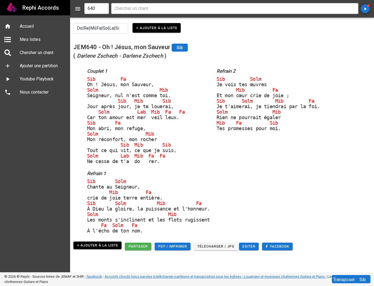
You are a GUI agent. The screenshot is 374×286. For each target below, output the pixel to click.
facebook (94, 276)
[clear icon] (102, 8)
